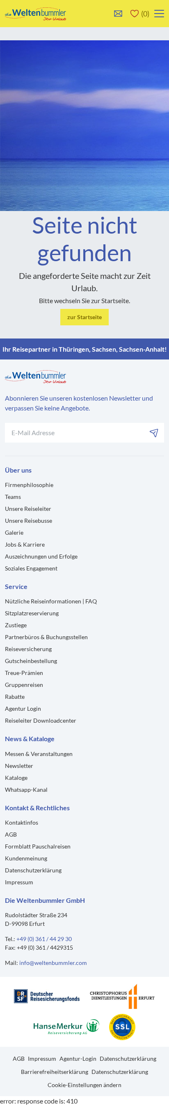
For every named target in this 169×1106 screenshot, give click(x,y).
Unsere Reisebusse (28, 520)
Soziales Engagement (31, 568)
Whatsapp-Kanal (26, 789)
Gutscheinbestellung (31, 660)
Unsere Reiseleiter (28, 508)
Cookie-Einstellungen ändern (84, 1084)
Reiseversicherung (28, 648)
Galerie (14, 532)
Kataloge (16, 777)
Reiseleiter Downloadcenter (40, 720)
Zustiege (16, 624)
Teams (13, 496)
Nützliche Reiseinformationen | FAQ (51, 601)
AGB (11, 834)
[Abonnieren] (154, 433)
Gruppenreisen (24, 684)
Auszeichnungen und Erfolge (41, 556)
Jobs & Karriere (25, 544)
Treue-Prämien (24, 672)
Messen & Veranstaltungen (39, 753)
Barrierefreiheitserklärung (54, 1071)
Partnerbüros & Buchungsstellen (46, 636)
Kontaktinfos (21, 822)
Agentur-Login (77, 1058)
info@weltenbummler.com (53, 962)
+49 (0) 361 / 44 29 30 (44, 938)
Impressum (19, 882)
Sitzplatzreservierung (32, 613)
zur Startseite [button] (84, 316)
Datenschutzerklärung (33, 870)
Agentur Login (23, 708)
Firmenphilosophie (29, 484)
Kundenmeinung (26, 858)
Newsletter (19, 765)
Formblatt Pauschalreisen (38, 846)
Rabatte (15, 696)
